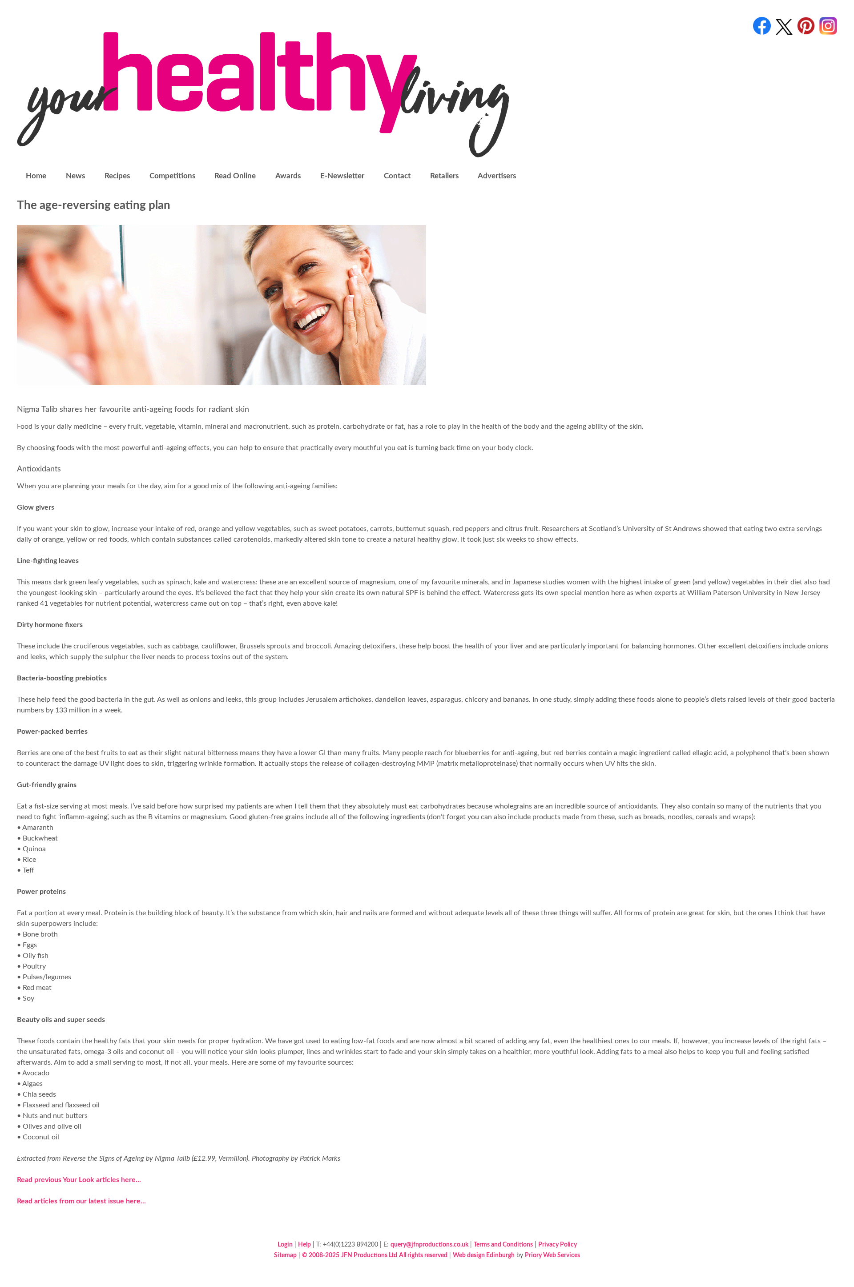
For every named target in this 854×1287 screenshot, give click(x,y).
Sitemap (285, 1255)
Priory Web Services (552, 1255)
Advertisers (497, 176)
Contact (397, 176)
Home (36, 176)
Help (304, 1244)
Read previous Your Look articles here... (79, 1179)
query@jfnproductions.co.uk (429, 1244)
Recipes (117, 176)
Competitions (172, 176)
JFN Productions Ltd (369, 1255)
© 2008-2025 (320, 1255)
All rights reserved (423, 1255)
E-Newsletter (342, 176)
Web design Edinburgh (484, 1255)
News (75, 176)
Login (285, 1244)
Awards (288, 176)
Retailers (444, 176)
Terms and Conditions (503, 1244)
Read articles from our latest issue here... (81, 1201)
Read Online (235, 176)
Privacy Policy (557, 1244)
